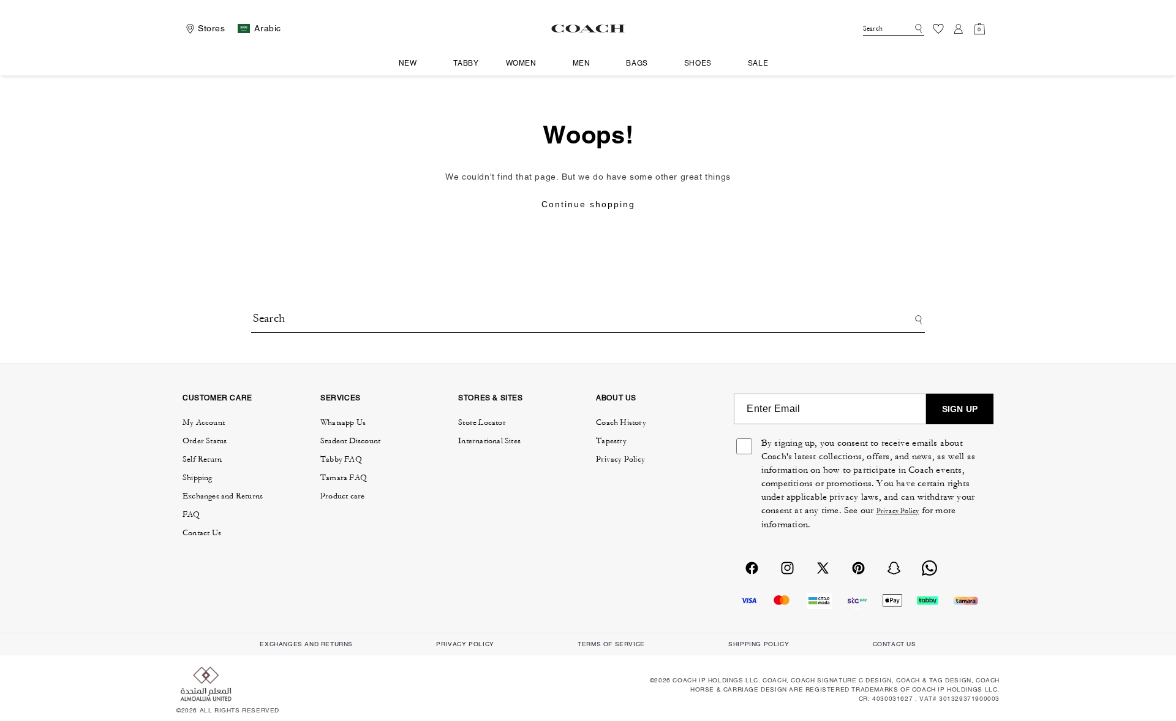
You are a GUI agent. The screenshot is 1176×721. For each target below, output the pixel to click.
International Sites (489, 441)
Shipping (198, 478)
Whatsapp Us (343, 422)
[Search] (916, 28)
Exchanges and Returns (223, 496)
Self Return (202, 459)
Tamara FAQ (343, 478)
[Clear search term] (906, 27)
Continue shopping (588, 204)
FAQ (191, 514)
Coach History (621, 422)
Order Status (205, 441)
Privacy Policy (620, 459)
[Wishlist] (938, 28)
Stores (211, 28)
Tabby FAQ (341, 459)
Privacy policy (465, 644)
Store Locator (482, 422)
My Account (204, 422)
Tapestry (611, 441)
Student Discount (350, 441)
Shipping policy (758, 644)
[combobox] (893, 28)
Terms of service (611, 644)
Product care (342, 496)
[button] (412, 64)
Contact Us (202, 533)
